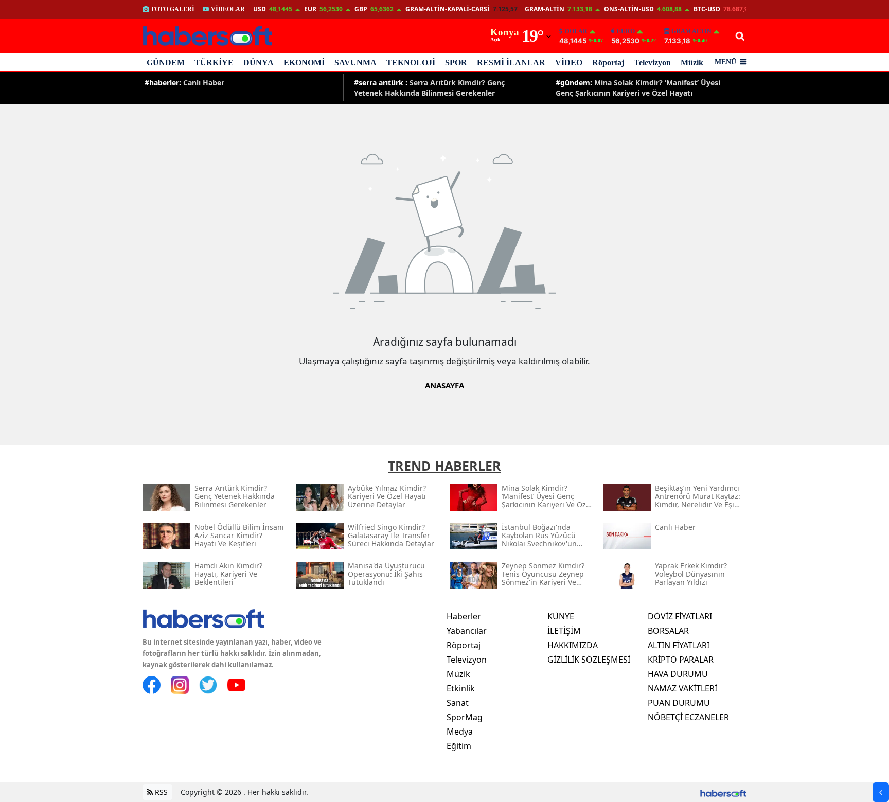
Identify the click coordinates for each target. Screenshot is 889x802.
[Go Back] (881, 792)
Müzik (692, 62)
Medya (460, 731)
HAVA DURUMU (678, 674)
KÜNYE (560, 616)
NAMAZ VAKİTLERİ (682, 688)
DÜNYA (258, 62)
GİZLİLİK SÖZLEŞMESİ (588, 659)
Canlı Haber (184, 82)
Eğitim (459, 746)
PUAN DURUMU (679, 702)
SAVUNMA (355, 62)
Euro (626, 31)
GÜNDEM (166, 62)
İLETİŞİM (564, 630)
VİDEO (568, 62)
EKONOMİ (304, 62)
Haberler (464, 616)
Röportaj (608, 62)
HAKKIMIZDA (572, 645)
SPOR (456, 62)
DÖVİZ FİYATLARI (680, 616)
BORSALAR (668, 630)
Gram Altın (691, 31)
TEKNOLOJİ (410, 62)
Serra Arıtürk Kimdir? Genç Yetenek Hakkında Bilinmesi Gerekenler (429, 87)
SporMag (465, 717)
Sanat (458, 702)
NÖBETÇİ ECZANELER (688, 717)
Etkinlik (461, 688)
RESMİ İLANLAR (511, 62)
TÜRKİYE (214, 62)
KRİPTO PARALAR (681, 659)
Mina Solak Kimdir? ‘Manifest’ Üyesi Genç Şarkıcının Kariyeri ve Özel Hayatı (638, 87)
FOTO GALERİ (172, 9)
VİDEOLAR (228, 9)
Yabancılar (467, 630)
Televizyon (652, 62)
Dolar (576, 31)
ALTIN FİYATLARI (678, 645)
